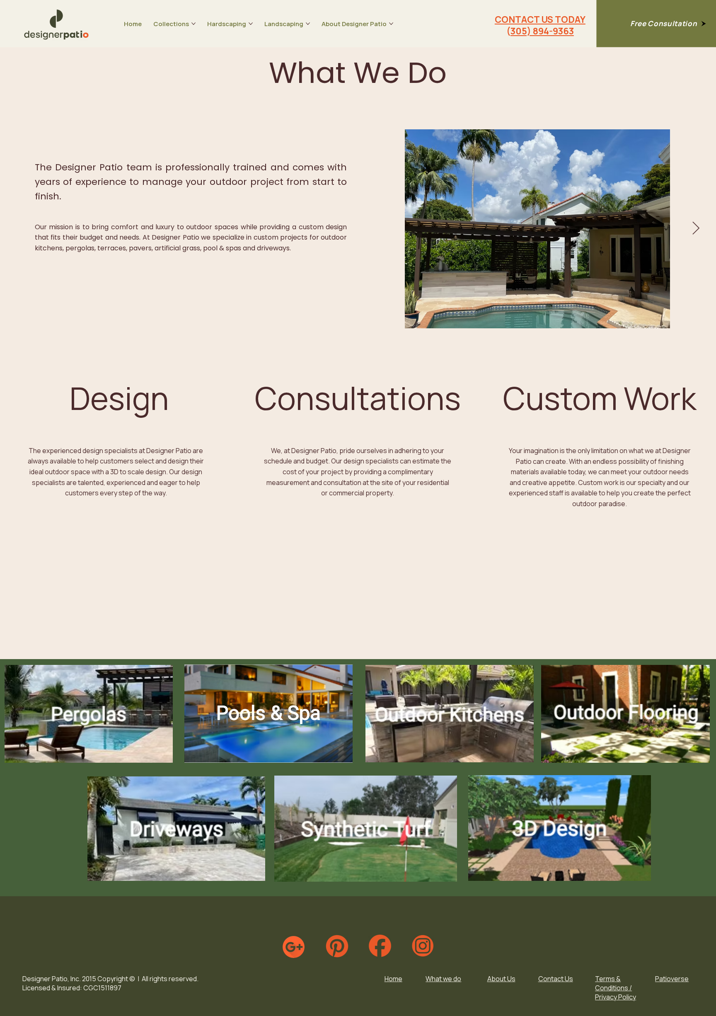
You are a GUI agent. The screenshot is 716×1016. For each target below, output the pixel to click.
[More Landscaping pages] (308, 24)
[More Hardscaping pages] (251, 24)
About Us (501, 978)
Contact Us (555, 978)
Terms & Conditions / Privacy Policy (615, 987)
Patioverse (672, 978)
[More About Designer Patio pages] (391, 24)
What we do (443, 978)
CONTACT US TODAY (540, 19)
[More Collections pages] (193, 24)
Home (393, 978)
